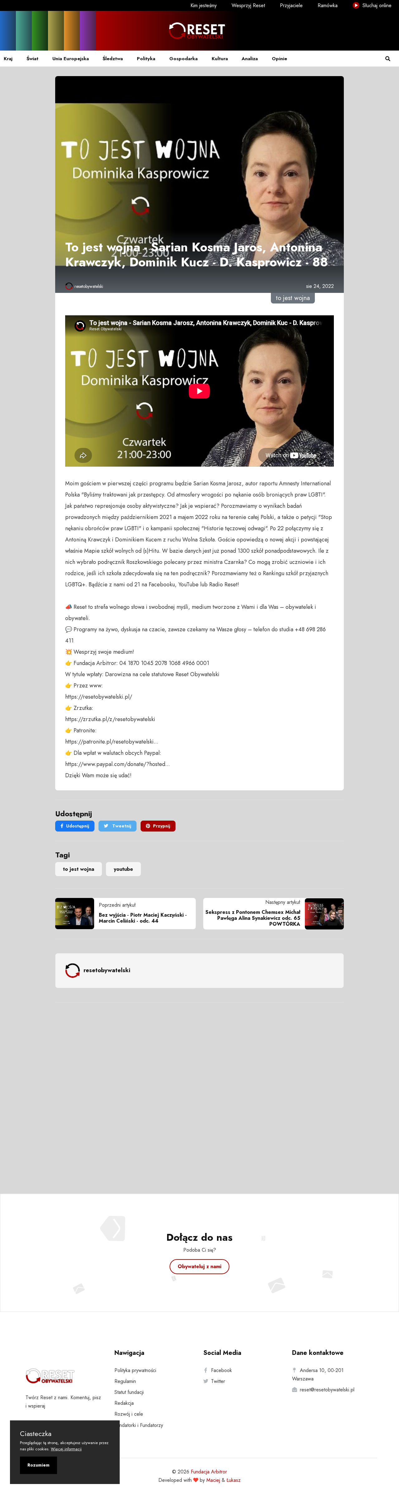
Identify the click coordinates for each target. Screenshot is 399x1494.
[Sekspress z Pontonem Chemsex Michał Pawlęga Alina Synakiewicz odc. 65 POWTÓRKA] (322, 913)
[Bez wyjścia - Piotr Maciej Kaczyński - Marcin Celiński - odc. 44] (77, 913)
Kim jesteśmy (203, 5)
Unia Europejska (70, 58)
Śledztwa (113, 58)
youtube (123, 869)
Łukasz (234, 1480)
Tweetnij (121, 826)
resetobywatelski (89, 286)
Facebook (221, 1370)
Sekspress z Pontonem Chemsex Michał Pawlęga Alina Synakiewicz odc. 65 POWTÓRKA (252, 918)
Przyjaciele (291, 5)
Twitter (218, 1381)
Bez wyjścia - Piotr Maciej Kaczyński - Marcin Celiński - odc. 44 (143, 917)
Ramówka (328, 5)
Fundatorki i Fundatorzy (138, 1425)
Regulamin (125, 1381)
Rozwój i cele (128, 1414)
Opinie (279, 58)
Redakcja (124, 1403)
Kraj (8, 58)
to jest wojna (78, 869)
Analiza (250, 58)
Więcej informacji (66, 1449)
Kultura (220, 58)
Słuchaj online (376, 5)
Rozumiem (38, 1465)
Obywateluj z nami (199, 1266)
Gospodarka (183, 58)
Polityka (146, 58)
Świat (32, 58)
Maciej (213, 1480)
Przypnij (161, 826)
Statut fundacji (129, 1392)
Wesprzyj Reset (248, 5)
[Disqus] (199, 1090)
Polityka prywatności (135, 1370)
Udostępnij (77, 826)
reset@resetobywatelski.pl (327, 1389)
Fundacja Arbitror (209, 1471)
